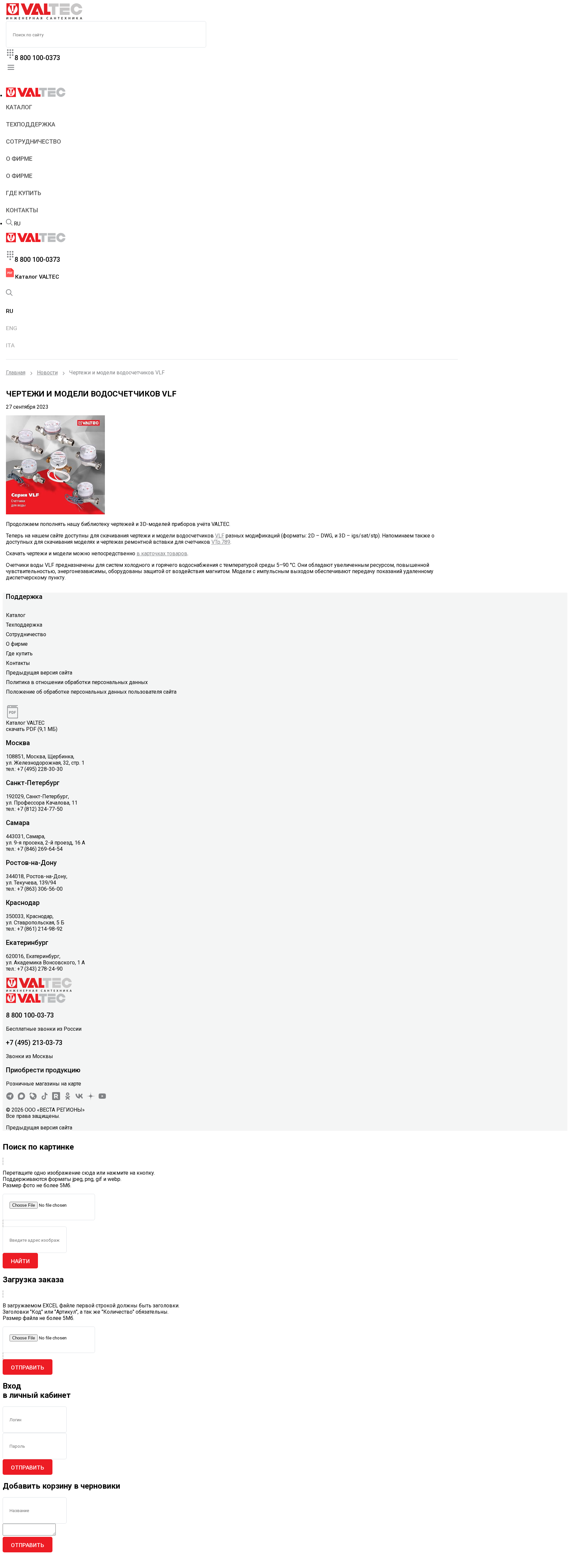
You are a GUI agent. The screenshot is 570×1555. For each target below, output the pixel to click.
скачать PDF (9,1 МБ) (31, 729)
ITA (10, 345)
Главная (15, 372)
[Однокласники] (68, 1098)
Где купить (23, 193)
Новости (47, 372)
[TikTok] (44, 1098)
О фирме (19, 158)
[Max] (21, 1098)
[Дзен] (91, 1098)
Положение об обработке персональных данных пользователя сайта (91, 692)
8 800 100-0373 (37, 58)
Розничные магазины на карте (43, 1084)
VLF (219, 536)
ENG (11, 328)
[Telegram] (10, 1098)
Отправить (27, 1367)
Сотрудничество (33, 141)
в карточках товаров (162, 553)
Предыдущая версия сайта (39, 673)
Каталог (19, 107)
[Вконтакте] (79, 1098)
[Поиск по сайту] (9, 224)
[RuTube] (56, 1098)
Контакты (22, 210)
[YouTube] (102, 1098)
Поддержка (24, 597)
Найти (20, 1261)
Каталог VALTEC (36, 276)
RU (17, 224)
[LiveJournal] (33, 1098)
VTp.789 (220, 542)
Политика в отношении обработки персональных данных (77, 682)
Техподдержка (30, 124)
